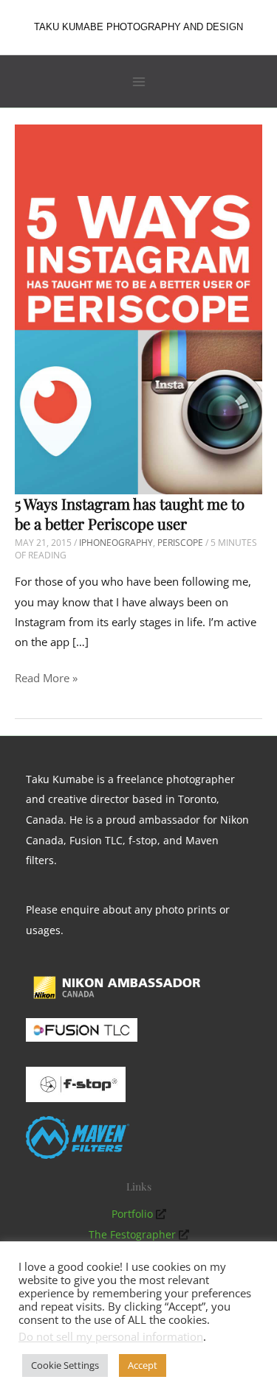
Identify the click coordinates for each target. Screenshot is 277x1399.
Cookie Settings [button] (65, 1365)
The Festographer (132, 1234)
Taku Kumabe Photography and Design (138, 26)
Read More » (46, 679)
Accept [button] (142, 1365)
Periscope (180, 542)
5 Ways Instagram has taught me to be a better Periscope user (129, 513)
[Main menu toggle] (138, 81)
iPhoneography (116, 542)
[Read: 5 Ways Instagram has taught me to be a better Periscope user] (138, 308)
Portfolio (132, 1214)
